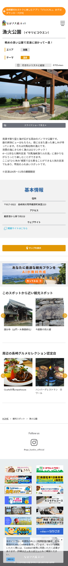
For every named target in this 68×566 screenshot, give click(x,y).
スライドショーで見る (34, 125)
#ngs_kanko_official (34, 449)
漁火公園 (33, 418)
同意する (10, 559)
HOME (5, 418)
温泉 (25, 57)
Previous (3, 315)
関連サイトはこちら (18, 228)
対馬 (25, 49)
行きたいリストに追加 (33, 65)
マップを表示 (35, 248)
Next (64, 315)
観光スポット (19, 418)
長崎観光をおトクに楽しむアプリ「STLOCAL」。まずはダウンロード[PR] (34, 11)
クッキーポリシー (33, 551)
